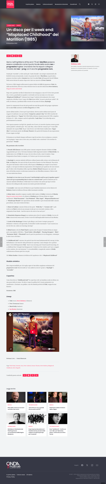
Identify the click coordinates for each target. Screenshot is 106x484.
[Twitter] (92, 4)
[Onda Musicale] (10, 4)
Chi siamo (29, 475)
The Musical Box (33, 405)
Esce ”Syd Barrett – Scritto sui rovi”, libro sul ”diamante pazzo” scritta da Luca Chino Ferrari (58, 431)
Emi (22, 365)
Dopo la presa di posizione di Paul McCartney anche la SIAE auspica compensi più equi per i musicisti (37, 431)
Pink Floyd (12, 365)
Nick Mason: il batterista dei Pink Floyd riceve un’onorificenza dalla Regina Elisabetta (16, 431)
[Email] (99, 4)
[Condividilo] (12, 56)
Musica (10, 405)
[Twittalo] (16, 56)
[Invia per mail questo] (8, 56)
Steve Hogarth (16, 368)
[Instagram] (95, 4)
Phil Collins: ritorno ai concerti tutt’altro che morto (16, 408)
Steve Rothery (44, 365)
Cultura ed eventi (54, 426)
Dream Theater (36, 365)
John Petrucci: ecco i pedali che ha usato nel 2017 (36, 408)
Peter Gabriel (27, 365)
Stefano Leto (10, 358)
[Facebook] (88, 4)
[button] (79, 4)
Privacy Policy (10, 477)
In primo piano (11, 426)
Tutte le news (21, 475)
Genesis (18, 365)
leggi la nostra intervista (14, 89)
